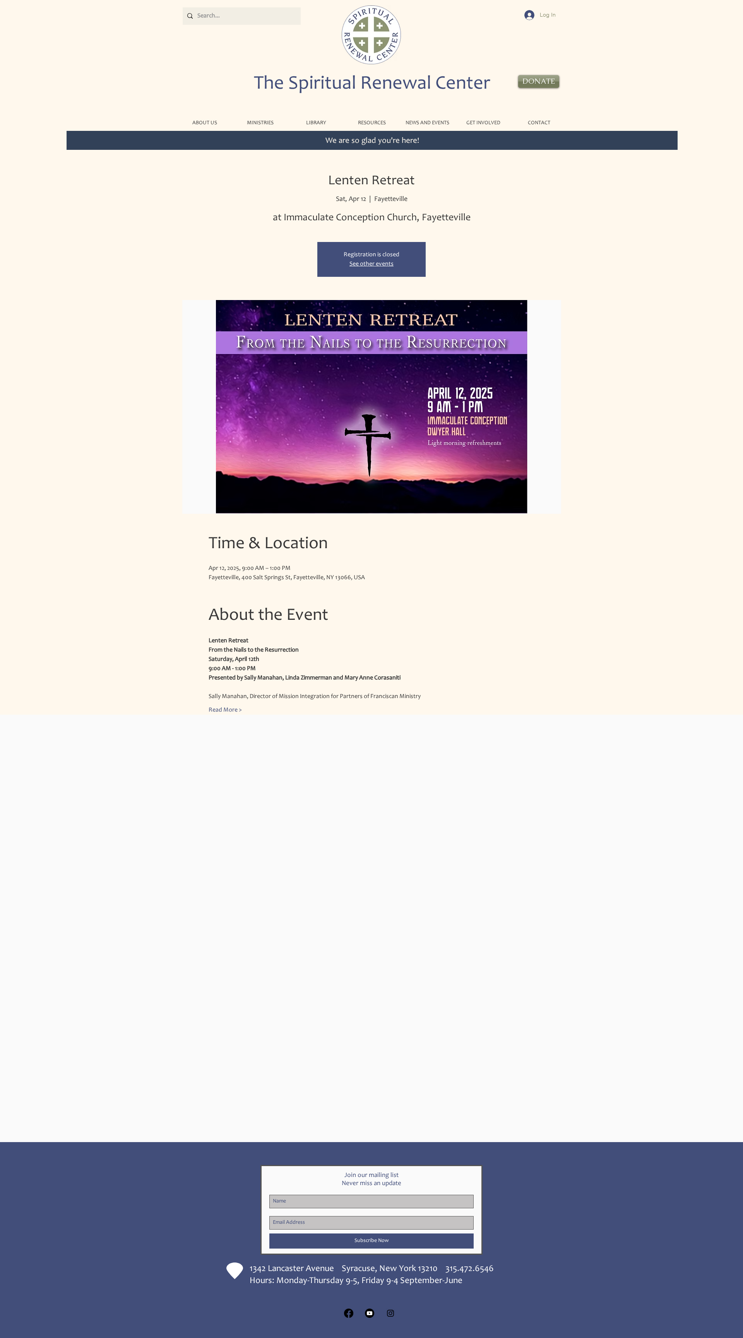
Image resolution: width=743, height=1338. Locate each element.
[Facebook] (348, 1313)
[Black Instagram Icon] (390, 1313)
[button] (260, 123)
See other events (371, 264)
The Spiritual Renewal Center (372, 84)
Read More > (225, 710)
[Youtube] (369, 1313)
